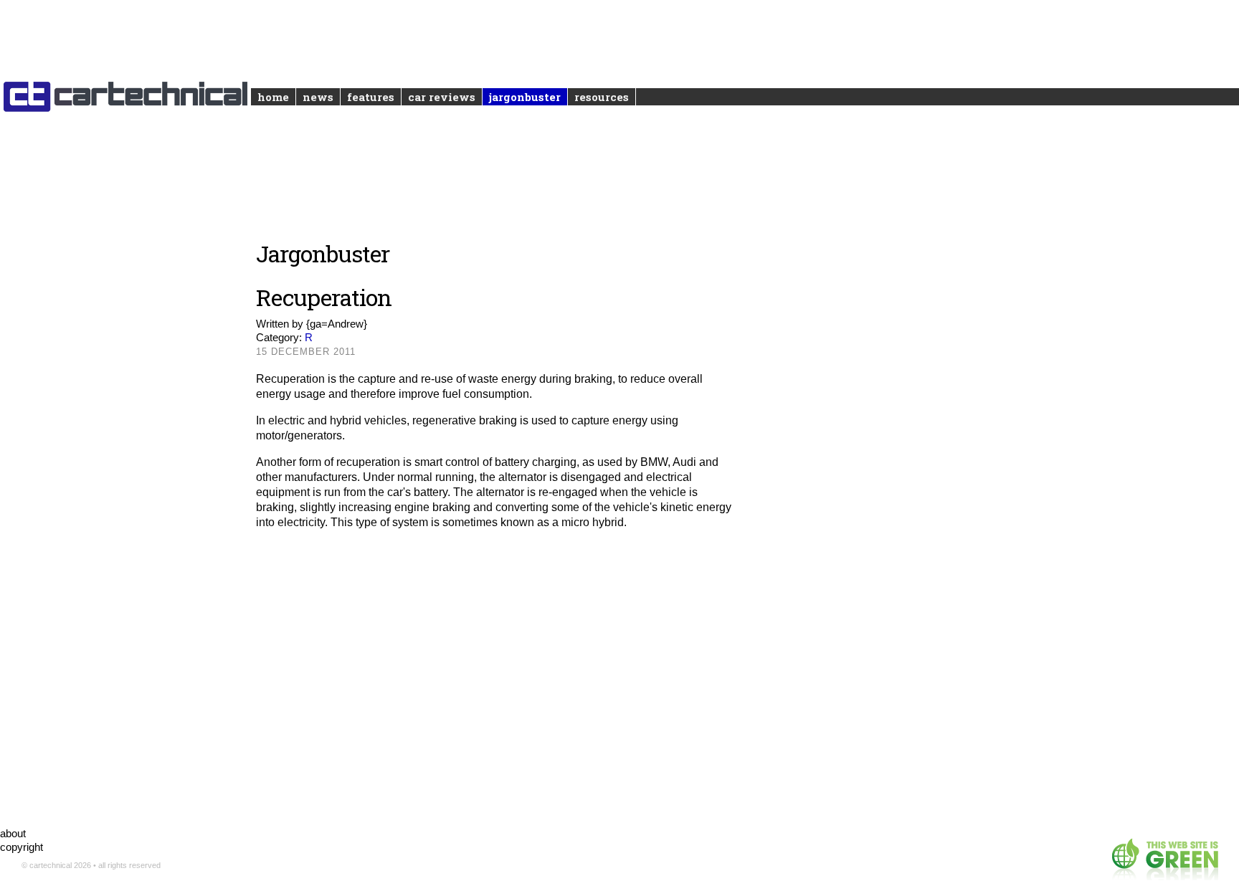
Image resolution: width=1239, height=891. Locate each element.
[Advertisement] (497, 683)
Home (273, 97)
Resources (601, 97)
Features (370, 97)
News (318, 97)
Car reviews (441, 97)
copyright (21, 847)
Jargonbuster (525, 97)
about (13, 833)
